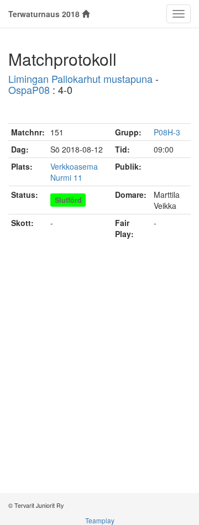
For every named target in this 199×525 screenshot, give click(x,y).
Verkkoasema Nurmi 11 (74, 172)
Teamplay (99, 520)
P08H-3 (167, 132)
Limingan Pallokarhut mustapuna (80, 78)
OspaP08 (29, 89)
